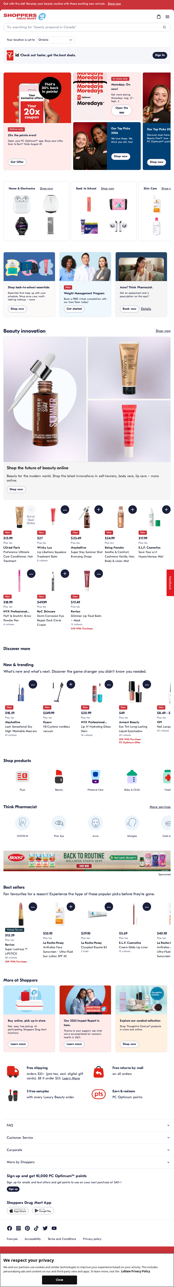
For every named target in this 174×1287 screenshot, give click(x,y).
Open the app (121, 110)
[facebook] (9, 1228)
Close (59, 1280)
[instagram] (18, 1228)
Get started (74, 309)
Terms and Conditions (62, 1239)
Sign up (13, 1189)
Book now (129, 309)
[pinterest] (27, 1228)
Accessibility (33, 1239)
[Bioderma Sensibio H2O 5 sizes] (156, 226)
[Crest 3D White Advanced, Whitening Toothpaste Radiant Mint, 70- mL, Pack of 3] (89, 226)
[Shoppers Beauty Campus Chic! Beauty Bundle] (118, 204)
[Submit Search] (164, 27)
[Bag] (158, 16)
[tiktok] (36, 1228)
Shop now (114, 4)
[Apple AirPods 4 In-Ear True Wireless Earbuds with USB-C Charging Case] (21, 204)
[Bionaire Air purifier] (51, 204)
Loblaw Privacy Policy (135, 1271)
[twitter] (45, 1228)
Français (12, 1239)
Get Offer (17, 162)
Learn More (71, 1078)
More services (160, 807)
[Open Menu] (167, 16)
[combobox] (87, 27)
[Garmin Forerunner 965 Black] (21, 226)
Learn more (18, 1044)
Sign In (160, 55)
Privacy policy (92, 1239)
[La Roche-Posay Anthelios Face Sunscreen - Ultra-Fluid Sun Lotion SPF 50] (156, 204)
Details (146, 309)
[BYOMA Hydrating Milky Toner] (89, 204)
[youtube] (54, 1228)
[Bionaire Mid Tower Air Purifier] (51, 226)
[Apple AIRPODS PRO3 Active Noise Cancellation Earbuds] (118, 226)
